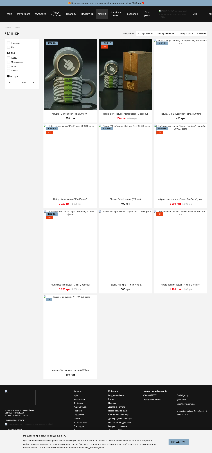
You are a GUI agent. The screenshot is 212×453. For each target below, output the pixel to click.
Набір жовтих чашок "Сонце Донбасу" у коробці (181, 199)
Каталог (112, 399)
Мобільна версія (14, 430)
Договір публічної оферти (120, 418)
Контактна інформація (118, 415)
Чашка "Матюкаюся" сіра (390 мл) (70, 113)
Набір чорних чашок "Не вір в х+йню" (180, 284)
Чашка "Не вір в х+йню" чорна (125, 284)
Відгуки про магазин (117, 426)
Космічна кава (116, 14)
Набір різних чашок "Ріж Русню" (70, 199)
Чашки (102, 14)
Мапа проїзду (183, 414)
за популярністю (145, 33)
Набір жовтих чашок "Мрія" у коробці (70, 284)
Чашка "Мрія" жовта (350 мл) (125, 199)
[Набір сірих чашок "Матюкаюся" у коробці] (125, 74)
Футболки (40, 14)
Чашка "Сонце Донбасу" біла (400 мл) (180, 113)
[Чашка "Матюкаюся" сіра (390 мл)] (70, 74)
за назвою (201, 33)
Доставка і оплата (116, 407)
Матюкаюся (23, 14)
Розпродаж (132, 14)
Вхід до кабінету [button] (116, 395)
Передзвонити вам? (152, 399)
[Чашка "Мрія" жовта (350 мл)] (125, 160)
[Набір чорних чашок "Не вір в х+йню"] (180, 245)
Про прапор (147, 14)
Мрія (9, 14)
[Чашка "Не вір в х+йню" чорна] (125, 245)
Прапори (71, 14)
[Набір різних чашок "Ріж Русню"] (70, 160)
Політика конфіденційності (120, 422)
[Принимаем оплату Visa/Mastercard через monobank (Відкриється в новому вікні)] (29, 424)
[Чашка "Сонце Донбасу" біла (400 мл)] (180, 74)
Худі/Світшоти (56, 14)
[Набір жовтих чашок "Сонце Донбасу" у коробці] (180, 160)
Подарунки (87, 14)
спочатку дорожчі (185, 33)
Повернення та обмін (118, 411)
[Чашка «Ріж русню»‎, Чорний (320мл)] (70, 330)
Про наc (112, 403)
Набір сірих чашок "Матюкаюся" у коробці (125, 113)
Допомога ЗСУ (115, 430)
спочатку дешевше (165, 33)
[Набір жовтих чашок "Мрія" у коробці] (70, 245)
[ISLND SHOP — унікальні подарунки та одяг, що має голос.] (20, 397)
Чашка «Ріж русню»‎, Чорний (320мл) (70, 370)
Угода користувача (94, 447)
